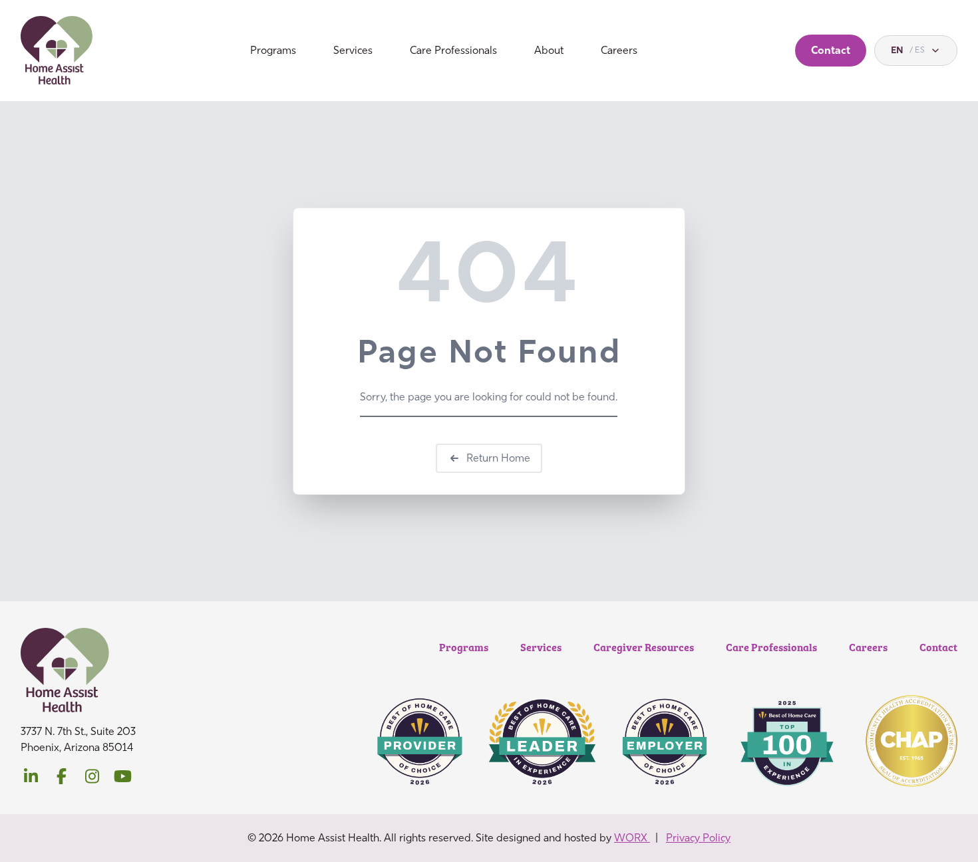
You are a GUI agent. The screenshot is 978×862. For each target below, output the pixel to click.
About (549, 50)
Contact (830, 50)
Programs (273, 50)
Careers (619, 50)
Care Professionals (453, 50)
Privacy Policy (698, 837)
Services (353, 50)
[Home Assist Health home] (57, 50)
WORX (632, 837)
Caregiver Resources (643, 646)
